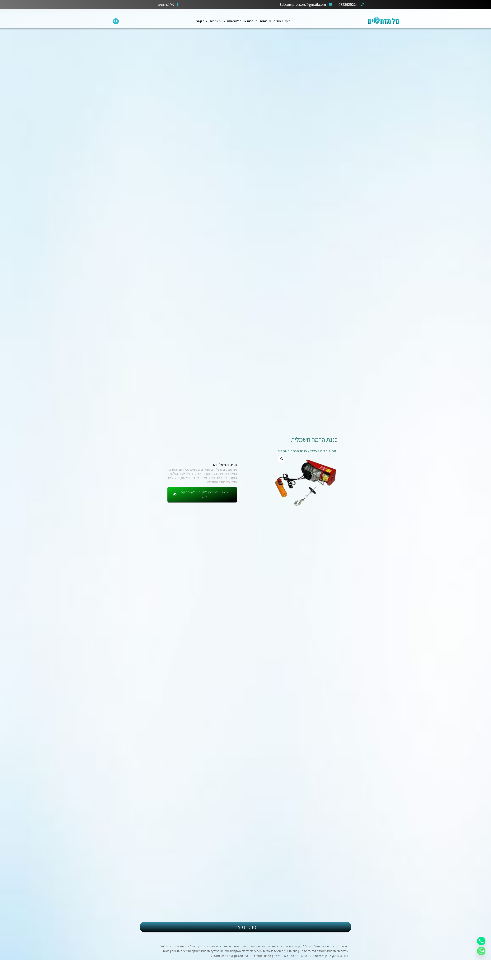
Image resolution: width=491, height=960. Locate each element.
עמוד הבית (328, 451)
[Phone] (481, 941)
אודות (277, 21)
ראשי (287, 21)
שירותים (265, 21)
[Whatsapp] (481, 951)
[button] (116, 21)
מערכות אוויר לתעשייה (242, 21)
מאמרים (215, 21)
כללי (313, 451)
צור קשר (202, 21)
